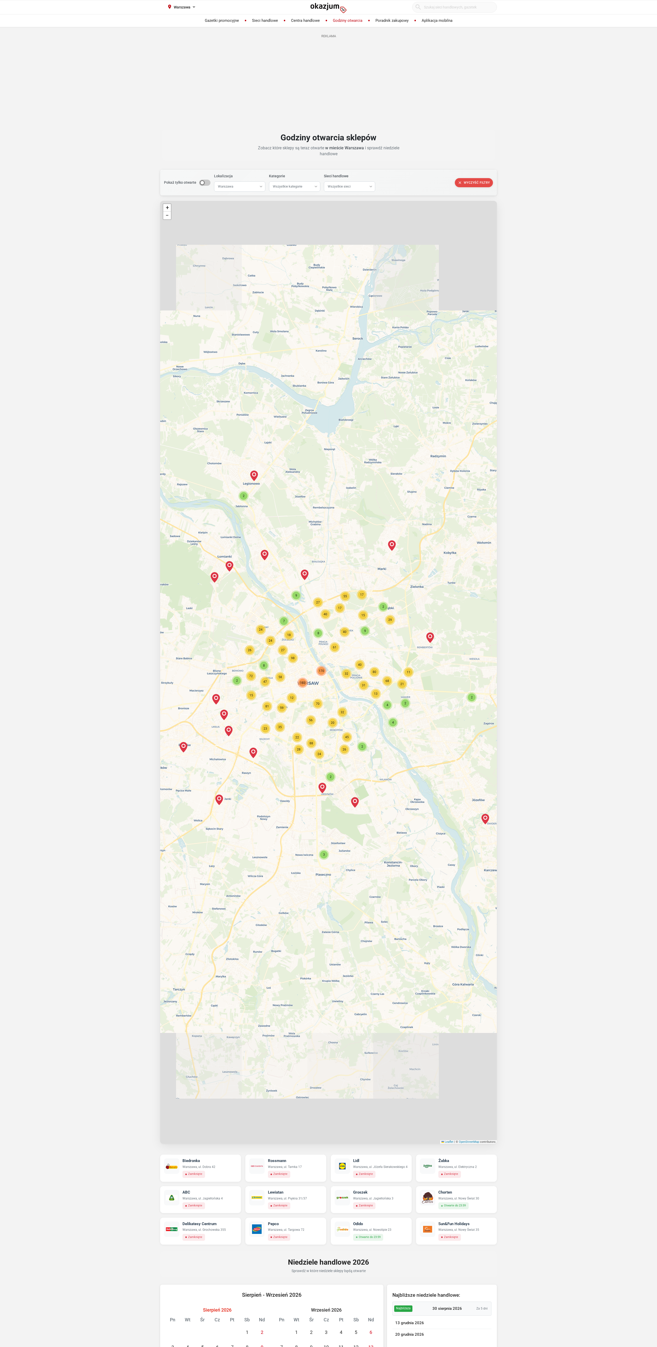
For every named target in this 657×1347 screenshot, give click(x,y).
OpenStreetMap (469, 1142)
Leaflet (448, 1142)
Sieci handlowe (336, 176)
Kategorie (277, 176)
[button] (346, 674)
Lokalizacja (223, 176)
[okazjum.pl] (328, 8)
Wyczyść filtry (477, 182)
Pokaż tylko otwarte (180, 182)
